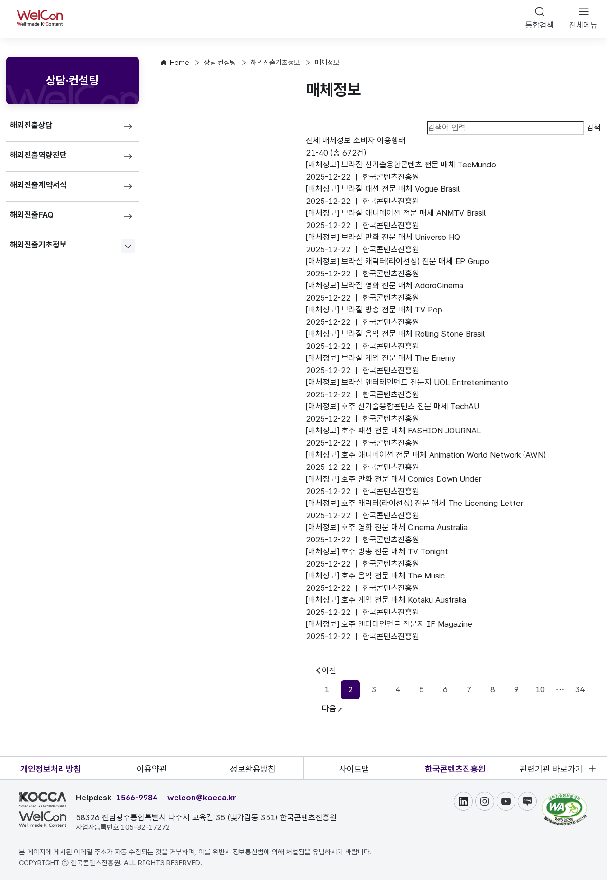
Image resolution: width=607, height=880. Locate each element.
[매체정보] (401, 164)
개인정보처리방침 (50, 769)
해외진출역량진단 (38, 155)
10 (540, 689)
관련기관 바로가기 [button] (551, 769)
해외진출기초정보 (38, 244)
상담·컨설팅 (220, 62)
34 (580, 689)
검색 (594, 127)
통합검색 (539, 25)
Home (179, 62)
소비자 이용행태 (379, 140)
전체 (313, 140)
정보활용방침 (253, 769)
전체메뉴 (583, 25)
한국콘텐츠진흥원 (455, 769)
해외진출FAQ (32, 215)
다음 (329, 708)
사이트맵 (354, 769)
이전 (329, 670)
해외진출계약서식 (38, 185)
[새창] (564, 797)
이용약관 (152, 769)
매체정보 (327, 62)
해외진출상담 (31, 125)
